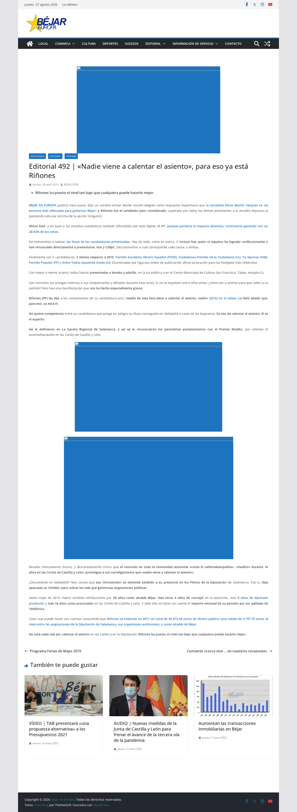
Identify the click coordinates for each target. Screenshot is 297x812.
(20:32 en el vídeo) (222, 298)
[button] (72, 44)
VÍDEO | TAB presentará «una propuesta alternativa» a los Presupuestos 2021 (59, 728)
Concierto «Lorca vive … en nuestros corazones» (227, 651)
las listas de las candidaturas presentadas (98, 242)
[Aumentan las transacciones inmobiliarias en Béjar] (233, 678)
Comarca (62, 43)
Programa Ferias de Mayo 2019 (55, 651)
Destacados (37, 156)
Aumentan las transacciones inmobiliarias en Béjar (227, 726)
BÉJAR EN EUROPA (42, 205)
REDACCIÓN (71, 184)
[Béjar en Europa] (30, 43)
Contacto (233, 43)
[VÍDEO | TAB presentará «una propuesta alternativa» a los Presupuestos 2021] (64, 678)
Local (43, 43)
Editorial (153, 43)
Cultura (89, 43)
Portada (71, 156)
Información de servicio (193, 43)
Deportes (110, 43)
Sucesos (131, 43)
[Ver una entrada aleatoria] (267, 43)
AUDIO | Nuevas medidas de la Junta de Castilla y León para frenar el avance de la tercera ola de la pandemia (146, 731)
